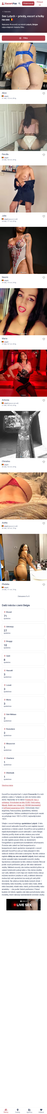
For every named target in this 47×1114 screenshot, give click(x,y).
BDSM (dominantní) (33, 805)
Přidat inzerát (28, 3)
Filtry (25, 38)
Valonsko (7, 12)
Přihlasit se (40, 3)
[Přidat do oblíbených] (44, 93)
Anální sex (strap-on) (16, 805)
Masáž (4, 805)
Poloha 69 (29, 800)
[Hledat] (19, 3)
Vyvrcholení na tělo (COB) (20, 802)
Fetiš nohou (35, 802)
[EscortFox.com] (9, 3)
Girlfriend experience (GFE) (14, 808)
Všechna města (7, 785)
